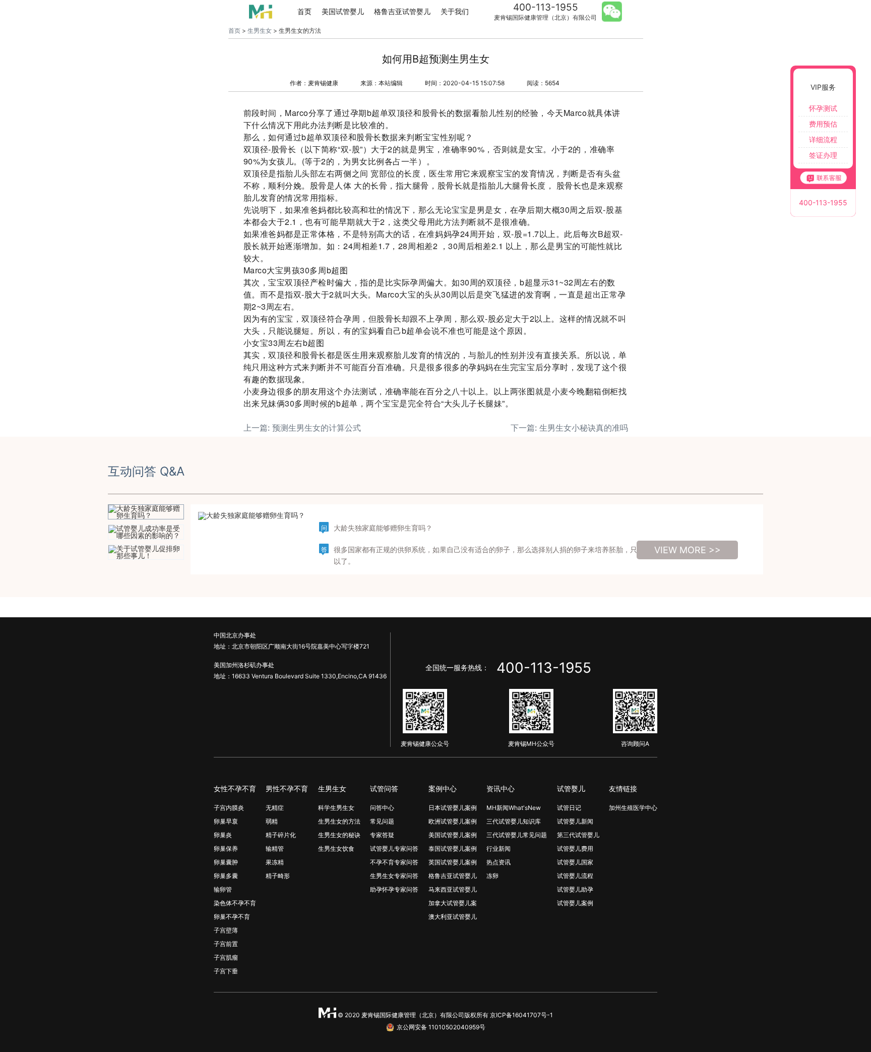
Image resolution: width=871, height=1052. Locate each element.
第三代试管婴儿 (578, 835)
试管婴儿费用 (575, 848)
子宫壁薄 (226, 930)
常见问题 (382, 821)
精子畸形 (278, 876)
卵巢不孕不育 (232, 916)
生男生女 (259, 30)
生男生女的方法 (339, 821)
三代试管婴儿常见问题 (516, 835)
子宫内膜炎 (229, 807)
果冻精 (275, 862)
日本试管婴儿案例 (452, 807)
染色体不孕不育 (235, 903)
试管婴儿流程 (575, 876)
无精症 (275, 807)
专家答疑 (382, 835)
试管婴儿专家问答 (394, 848)
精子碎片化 (281, 835)
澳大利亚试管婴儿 (452, 916)
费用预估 (823, 124)
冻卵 (492, 876)
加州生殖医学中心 (633, 807)
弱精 (272, 821)
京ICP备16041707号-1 (521, 1015)
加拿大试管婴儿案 (452, 903)
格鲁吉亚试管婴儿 (402, 11)
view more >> (687, 550)
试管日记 (569, 807)
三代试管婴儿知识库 (513, 821)
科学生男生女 (336, 807)
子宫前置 (226, 944)
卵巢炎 (223, 835)
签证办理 (823, 155)
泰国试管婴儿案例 (452, 848)
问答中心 (382, 807)
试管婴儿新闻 (575, 821)
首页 (304, 11)
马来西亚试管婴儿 (452, 889)
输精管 (275, 848)
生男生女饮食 (336, 848)
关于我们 (455, 11)
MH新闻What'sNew (513, 807)
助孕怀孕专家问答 (394, 889)
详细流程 (823, 139)
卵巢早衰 (226, 821)
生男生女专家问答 (394, 876)
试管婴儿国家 (575, 862)
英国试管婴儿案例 (452, 862)
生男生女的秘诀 (339, 835)
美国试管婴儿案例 (452, 835)
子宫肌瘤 (226, 957)
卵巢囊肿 (226, 862)
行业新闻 (498, 848)
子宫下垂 (226, 971)
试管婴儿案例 (575, 903)
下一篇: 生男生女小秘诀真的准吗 (569, 428)
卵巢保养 (226, 848)
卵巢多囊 (226, 876)
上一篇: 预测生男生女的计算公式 (302, 428)
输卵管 (223, 889)
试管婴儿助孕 (575, 889)
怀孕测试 (823, 108)
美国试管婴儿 (343, 11)
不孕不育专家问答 (394, 862)
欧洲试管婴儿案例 (452, 821)
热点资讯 (498, 862)
